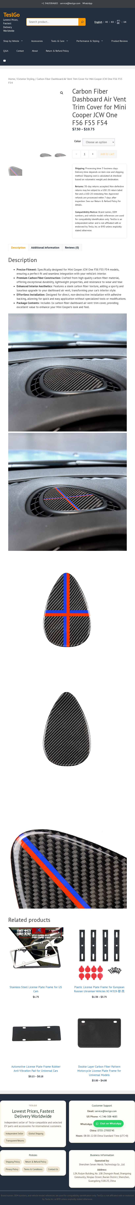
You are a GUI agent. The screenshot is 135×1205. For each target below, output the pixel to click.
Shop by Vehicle (11, 41)
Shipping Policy (13, 1161)
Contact (20, 50)
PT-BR (119, 22)
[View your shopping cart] (4, 61)
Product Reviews (119, 41)
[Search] (82, 22)
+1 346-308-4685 (108, 1116)
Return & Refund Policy (57, 50)
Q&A (5, 50)
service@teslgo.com (106, 1111)
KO (112, 22)
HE (106, 22)
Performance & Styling (88, 41)
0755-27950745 (105, 1130)
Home (11, 78)
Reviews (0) (72, 247)
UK (124, 22)
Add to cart (107, 154)
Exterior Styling (25, 78)
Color (77, 141)
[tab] (18, 247)
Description (18, 247)
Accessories (37, 41)
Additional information (45, 247)
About (35, 50)
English (98, 22)
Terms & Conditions (33, 1169)
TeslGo (11, 14)
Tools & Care (57, 41)
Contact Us (53, 1169)
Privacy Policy (12, 1169)
